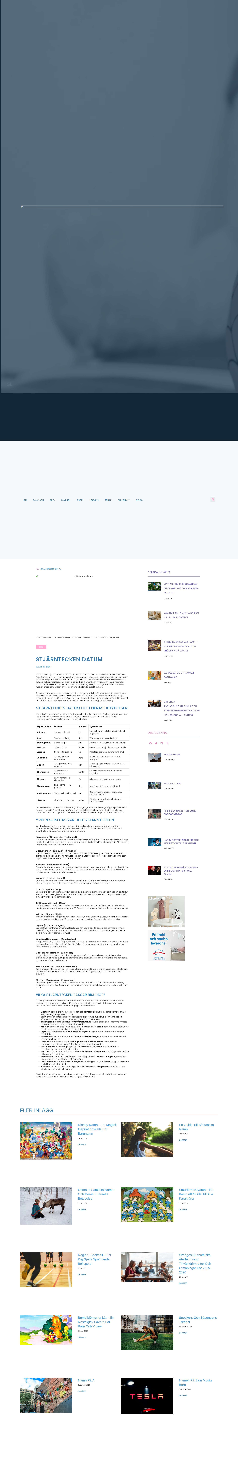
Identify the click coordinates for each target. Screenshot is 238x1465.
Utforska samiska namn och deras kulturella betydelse (96, 1194)
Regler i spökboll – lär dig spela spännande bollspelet (94, 1259)
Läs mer (82, 1144)
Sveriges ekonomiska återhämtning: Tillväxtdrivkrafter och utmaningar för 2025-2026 (195, 1263)
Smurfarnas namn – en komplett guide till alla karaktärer (196, 1194)
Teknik (108, 500)
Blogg (139, 500)
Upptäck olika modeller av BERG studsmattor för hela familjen (181, 588)
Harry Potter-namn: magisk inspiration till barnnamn (181, 841)
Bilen (52, 500)
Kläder (80, 500)
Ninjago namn (172, 783)
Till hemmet (124, 500)
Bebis (41, 647)
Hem (25, 500)
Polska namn (172, 754)
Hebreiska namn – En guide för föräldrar (180, 812)
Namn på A (86, 1380)
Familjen (65, 500)
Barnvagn (38, 500)
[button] (212, 499)
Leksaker (94, 500)
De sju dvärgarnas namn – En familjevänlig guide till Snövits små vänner (181, 646)
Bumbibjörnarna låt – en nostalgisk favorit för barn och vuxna (96, 1322)
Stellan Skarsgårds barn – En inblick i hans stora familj (181, 871)
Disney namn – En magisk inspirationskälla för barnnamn (97, 1129)
